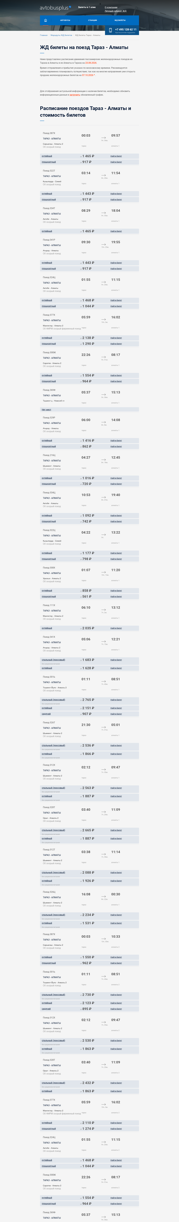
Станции (92, 20)
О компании (111, 7)
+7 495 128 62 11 (125, 29)
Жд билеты (120, 20)
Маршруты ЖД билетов (61, 35)
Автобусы (65, 20)
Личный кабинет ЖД (115, 11)
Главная (44, 35)
